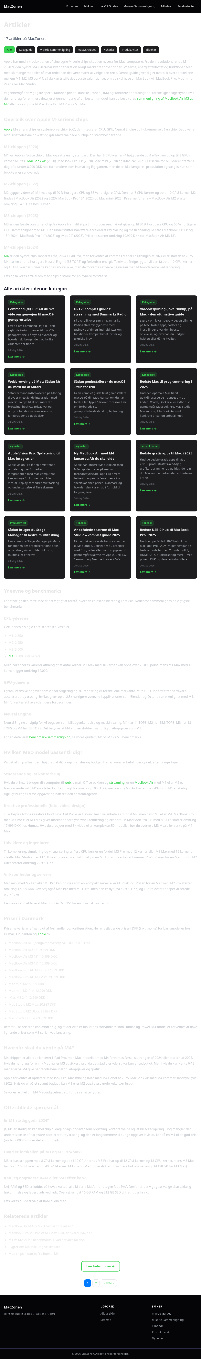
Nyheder (109, 49)
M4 (6, 256)
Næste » (108, 1283)
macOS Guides (108, 6)
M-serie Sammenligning (139, 6)
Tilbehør (166, 6)
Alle (9, 49)
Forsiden (72, 6)
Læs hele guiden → (100, 1266)
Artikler (88, 6)
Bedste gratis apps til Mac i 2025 (166, 453)
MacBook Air (36, 161)
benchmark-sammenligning (49, 737)
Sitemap (105, 1320)
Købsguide (25, 49)
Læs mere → (16, 356)
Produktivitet (186, 6)
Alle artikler (108, 1313)
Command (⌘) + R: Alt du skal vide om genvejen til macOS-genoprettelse (32, 314)
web (68, 782)
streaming (117, 782)
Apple (8, 129)
